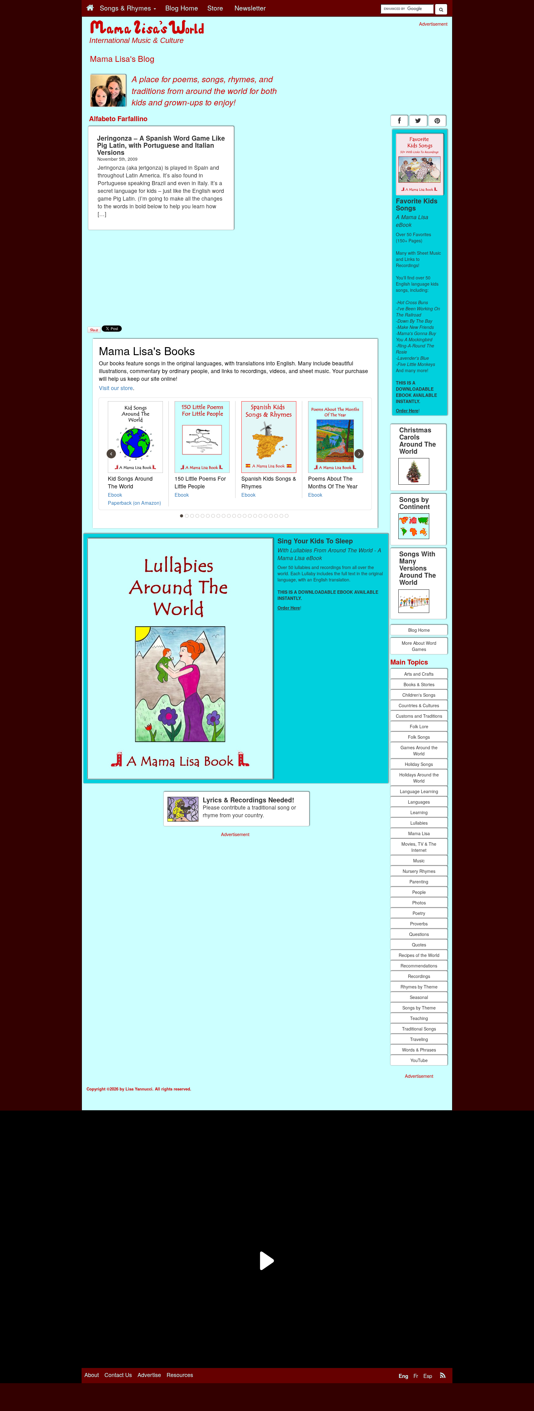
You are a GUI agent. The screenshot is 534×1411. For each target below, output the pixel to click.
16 (260, 515)
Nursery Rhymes (419, 871)
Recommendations (418, 966)
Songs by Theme (419, 1008)
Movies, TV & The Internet (418, 847)
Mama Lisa (419, 833)
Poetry (419, 913)
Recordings (419, 976)
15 (255, 515)
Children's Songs (418, 695)
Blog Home (419, 630)
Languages (419, 802)
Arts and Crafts (419, 674)
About (91, 1375)
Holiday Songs (419, 764)
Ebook (115, 494)
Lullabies (419, 823)
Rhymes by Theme (419, 987)
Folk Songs (419, 737)
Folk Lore (419, 726)
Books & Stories (419, 684)
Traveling (419, 1039)
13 (244, 515)
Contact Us (118, 1375)
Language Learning (419, 791)
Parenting (418, 881)
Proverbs (419, 923)
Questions (419, 934)
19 (276, 515)
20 (281, 515)
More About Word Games (419, 646)
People (419, 892)
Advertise (149, 1375)
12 (239, 515)
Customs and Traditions (419, 716)
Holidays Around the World (419, 777)
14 (250, 515)
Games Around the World (419, 750)
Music (419, 860)
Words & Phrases (419, 1050)
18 (271, 515)
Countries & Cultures (419, 705)
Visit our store (116, 388)
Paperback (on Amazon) (134, 502)
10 (229, 515)
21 (286, 515)
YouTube (419, 1060)
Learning (419, 812)
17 (265, 515)
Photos (419, 902)
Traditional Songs (419, 1029)
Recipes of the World (419, 955)
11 (234, 515)
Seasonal (419, 997)
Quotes (419, 944)
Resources (180, 1375)
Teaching (419, 1018)
